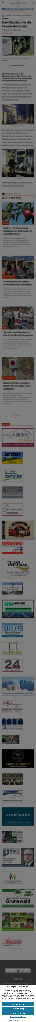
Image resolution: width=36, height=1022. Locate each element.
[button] (18, 1013)
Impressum (25, 1020)
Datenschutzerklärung (14, 1020)
